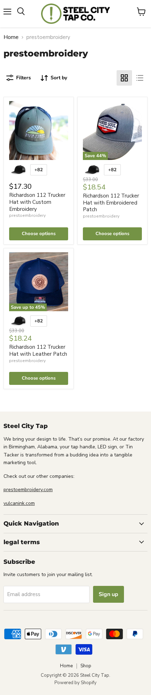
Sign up (108, 594)
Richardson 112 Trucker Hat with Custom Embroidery (37, 202)
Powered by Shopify (75, 683)
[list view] (139, 78)
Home (11, 37)
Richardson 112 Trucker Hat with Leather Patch (38, 350)
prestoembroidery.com (28, 489)
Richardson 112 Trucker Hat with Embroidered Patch (111, 202)
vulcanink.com (19, 503)
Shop (85, 666)
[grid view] (124, 78)
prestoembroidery (27, 215)
